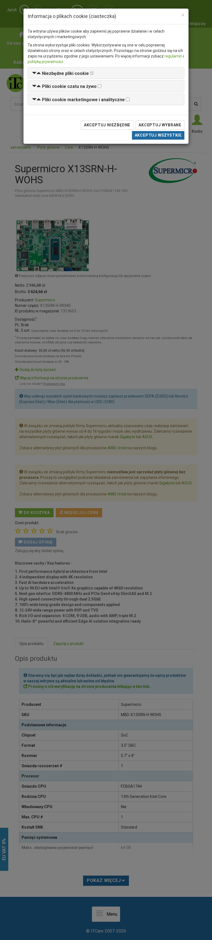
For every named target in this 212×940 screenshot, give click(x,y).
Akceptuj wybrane (160, 125)
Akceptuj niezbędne (107, 125)
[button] (60, 73)
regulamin (173, 56)
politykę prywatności (45, 61)
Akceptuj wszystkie (158, 135)
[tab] (106, 73)
